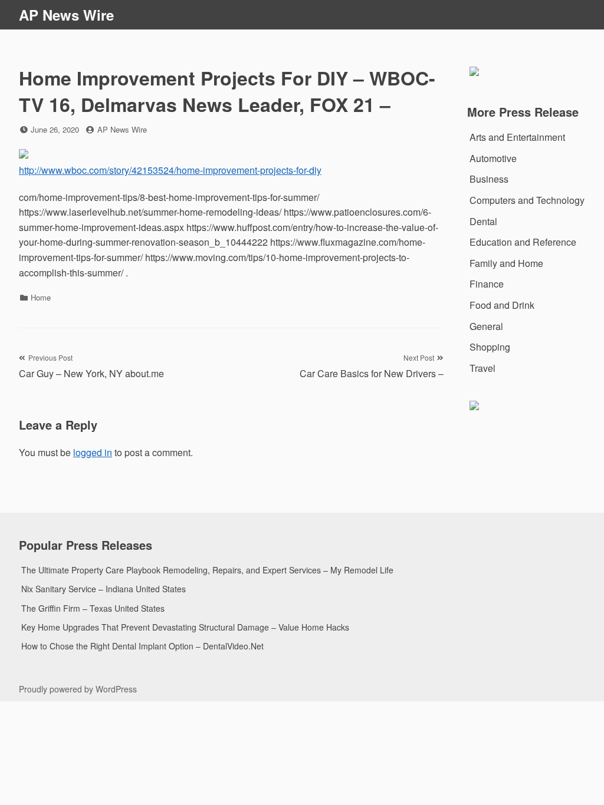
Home (41, 297)
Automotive (493, 158)
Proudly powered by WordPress (78, 689)
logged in (92, 452)
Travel (482, 368)
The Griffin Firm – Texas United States (93, 608)
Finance (487, 284)
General (486, 326)
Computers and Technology (527, 200)
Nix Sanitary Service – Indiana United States (103, 589)
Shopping (490, 347)
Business (489, 179)
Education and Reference (523, 242)
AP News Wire (66, 15)
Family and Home (506, 263)
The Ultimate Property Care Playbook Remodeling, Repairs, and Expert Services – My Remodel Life (207, 570)
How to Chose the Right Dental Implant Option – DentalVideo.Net (142, 646)
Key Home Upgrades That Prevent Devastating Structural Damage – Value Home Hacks (185, 627)
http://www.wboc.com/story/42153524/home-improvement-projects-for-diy (170, 170)
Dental (483, 221)
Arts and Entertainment (517, 137)
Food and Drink (502, 305)
